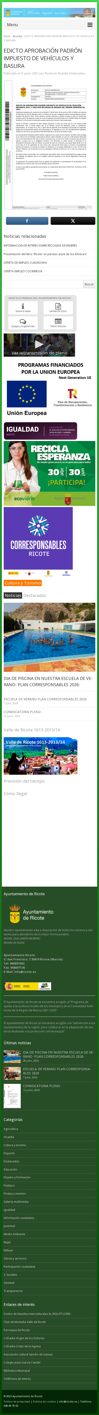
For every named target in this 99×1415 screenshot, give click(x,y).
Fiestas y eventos (15, 1194)
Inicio (7, 36)
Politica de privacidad (17, 1401)
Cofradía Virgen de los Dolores (24, 1338)
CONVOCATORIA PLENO (22, 712)
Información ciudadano (19, 1218)
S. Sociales (10, 1275)
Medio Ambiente (14, 1234)
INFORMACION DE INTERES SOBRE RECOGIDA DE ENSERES (40, 245)
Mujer (7, 1242)
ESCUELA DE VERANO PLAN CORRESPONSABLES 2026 (45, 699)
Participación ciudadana (19, 1267)
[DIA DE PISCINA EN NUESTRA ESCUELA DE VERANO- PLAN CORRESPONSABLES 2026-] (49, 637)
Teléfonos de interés (17, 1379)
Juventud (9, 1226)
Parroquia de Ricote (17, 1330)
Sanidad (9, 1283)
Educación (10, 1169)
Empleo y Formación (17, 1177)
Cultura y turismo (15, 1145)
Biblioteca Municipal (17, 1371)
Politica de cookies (44, 1401)
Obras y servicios (15, 1258)
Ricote (49, 73)
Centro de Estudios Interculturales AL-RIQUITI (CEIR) (37, 1314)
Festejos (9, 1185)
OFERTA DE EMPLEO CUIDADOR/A (25, 263)
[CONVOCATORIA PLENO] (12, 1096)
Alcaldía (17, 36)
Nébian (8, 1250)
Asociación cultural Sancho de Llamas (28, 1354)
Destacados (77, 73)
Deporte (9, 1153)
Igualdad (9, 1210)
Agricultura (11, 1129)
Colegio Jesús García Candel (22, 1362)
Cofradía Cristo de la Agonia (22, 1346)
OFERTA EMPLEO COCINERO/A (23, 271)
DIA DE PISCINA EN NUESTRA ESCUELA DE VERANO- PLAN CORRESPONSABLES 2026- (58, 1054)
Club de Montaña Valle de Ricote (25, 1322)
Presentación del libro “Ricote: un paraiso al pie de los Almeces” (45, 254)
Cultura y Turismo (23, 583)
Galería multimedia (16, 1202)
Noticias (13, 595)
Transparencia (13, 1291)
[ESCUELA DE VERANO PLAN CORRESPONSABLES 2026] (12, 1073)
